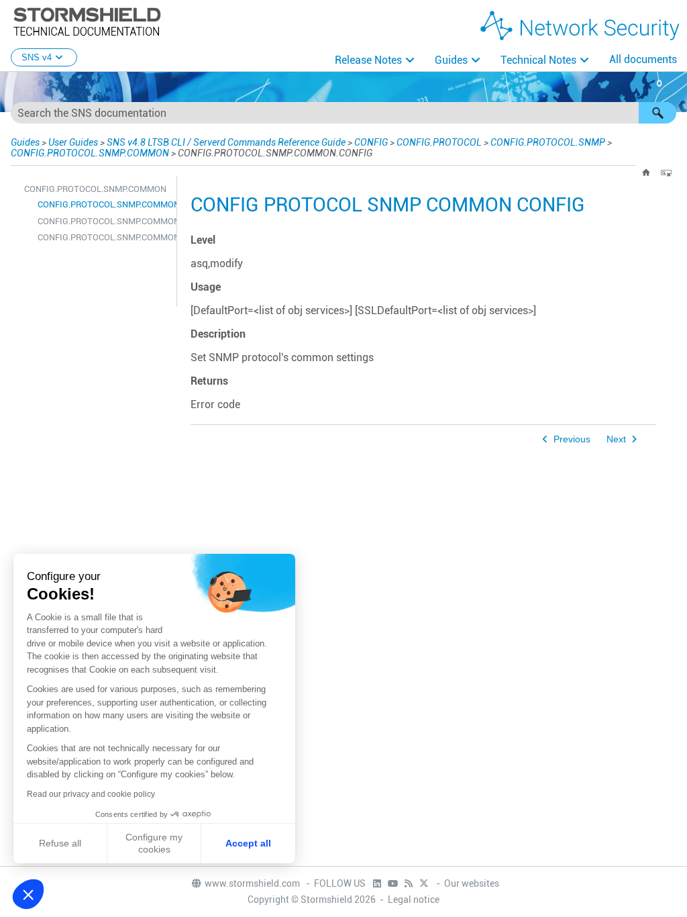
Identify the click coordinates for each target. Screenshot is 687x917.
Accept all (248, 843)
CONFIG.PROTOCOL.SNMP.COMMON (90, 153)
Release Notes (368, 60)
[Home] (646, 172)
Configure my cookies (153, 843)
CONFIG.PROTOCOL (439, 142)
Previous (571, 439)
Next (616, 439)
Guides (451, 60)
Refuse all (60, 843)
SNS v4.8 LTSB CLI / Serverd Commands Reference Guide (226, 142)
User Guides (73, 142)
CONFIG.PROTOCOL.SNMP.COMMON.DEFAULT (104, 221)
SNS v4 (36, 57)
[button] (657, 113)
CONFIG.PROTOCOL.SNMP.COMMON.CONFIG (104, 204)
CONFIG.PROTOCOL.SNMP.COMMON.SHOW (104, 237)
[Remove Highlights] (666, 172)
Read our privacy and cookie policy (91, 794)
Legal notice (413, 899)
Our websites (471, 883)
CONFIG (371, 142)
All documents (643, 59)
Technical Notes (538, 60)
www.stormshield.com (253, 883)
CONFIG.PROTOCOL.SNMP (547, 142)
